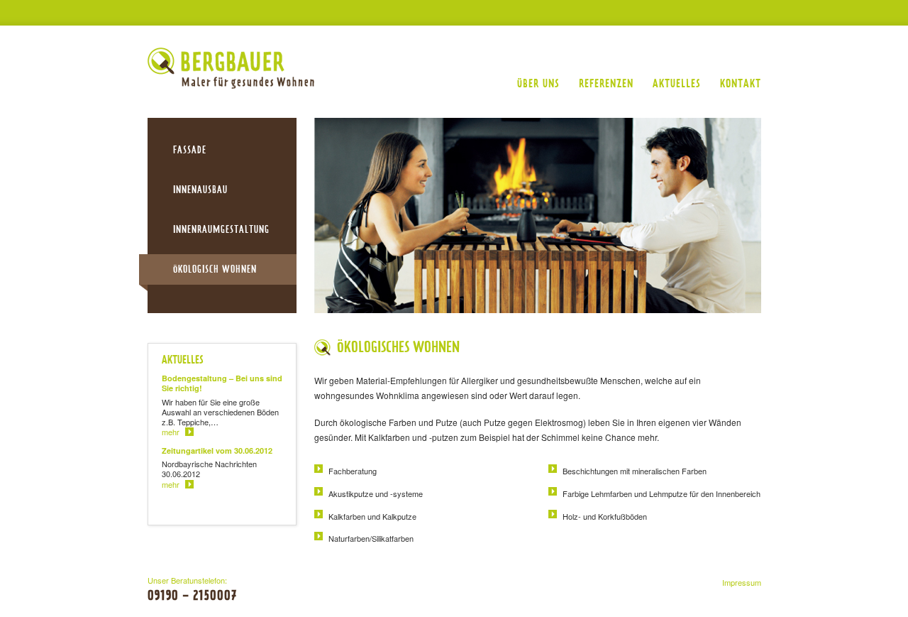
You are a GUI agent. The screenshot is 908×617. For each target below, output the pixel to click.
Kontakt (740, 83)
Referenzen (606, 83)
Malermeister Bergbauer (231, 68)
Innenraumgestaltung (221, 229)
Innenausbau (200, 189)
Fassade (189, 149)
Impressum (741, 582)
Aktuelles (677, 83)
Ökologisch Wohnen (215, 269)
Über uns (538, 83)
